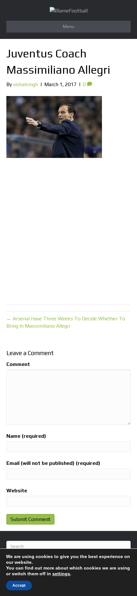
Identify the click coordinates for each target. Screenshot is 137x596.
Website (16, 491)
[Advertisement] (68, 229)
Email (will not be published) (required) (53, 463)
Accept (18, 585)
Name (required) (26, 436)
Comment (18, 364)
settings (61, 573)
